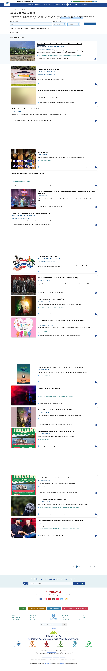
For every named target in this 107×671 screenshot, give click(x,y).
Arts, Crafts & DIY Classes (45, 160)
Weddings (56, 4)
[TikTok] (57, 599)
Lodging (29, 4)
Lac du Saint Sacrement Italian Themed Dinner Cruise (55, 478)
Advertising (82, 619)
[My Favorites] (71, 1)
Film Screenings (43, 307)
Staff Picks (41, 55)
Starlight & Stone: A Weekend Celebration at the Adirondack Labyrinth (59, 44)
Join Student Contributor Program (75, 608)
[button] (31, 24)
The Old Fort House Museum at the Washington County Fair (31, 213)
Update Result (90, 23)
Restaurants (33, 615)
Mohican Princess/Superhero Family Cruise (26, 109)
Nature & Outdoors (67, 55)
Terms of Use (55, 657)
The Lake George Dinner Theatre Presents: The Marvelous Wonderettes (61, 320)
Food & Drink (47, 4)
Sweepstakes (82, 617)
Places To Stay (16, 617)
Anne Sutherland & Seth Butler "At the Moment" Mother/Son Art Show (60, 90)
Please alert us (45, 660)
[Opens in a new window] (32, 644)
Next (94, 566)
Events (63, 4)
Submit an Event (65, 18)
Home (11, 9)
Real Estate (33, 619)
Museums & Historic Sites (59, 307)
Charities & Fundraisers (45, 375)
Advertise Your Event (77, 18)
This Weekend (24, 28)
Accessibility (48, 663)
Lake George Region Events (19, 9)
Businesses (65, 615)
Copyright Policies (61, 657)
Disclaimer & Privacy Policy (47, 657)
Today (11, 28)
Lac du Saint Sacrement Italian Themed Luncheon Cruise (56, 431)
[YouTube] (45, 599)
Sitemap (53, 628)
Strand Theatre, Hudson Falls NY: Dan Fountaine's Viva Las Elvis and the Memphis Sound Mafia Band (66, 192)
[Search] (64, 624)
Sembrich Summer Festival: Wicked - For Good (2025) (55, 410)
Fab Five (70, 4)
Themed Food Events (54, 485)
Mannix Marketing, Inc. (51, 652)
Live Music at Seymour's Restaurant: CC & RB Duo (28, 173)
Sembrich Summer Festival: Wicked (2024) (51, 299)
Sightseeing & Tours (18, 116)
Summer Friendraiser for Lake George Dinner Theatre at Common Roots (61, 367)
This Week (17, 28)
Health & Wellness (76, 55)
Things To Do (37, 4)
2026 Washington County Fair (47, 256)
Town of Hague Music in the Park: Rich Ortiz (52, 499)
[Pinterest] (49, 599)
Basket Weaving (43, 152)
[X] (61, 599)
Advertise (77, 1)
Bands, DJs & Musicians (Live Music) (53, 55)
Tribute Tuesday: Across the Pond (49, 388)
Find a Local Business (86, 1)
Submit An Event (54, 608)
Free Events (50, 307)
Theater (41, 331)
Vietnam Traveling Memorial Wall (48, 69)
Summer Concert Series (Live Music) (65, 396)
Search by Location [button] (41, 28)
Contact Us (65, 619)
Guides (75, 4)
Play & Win (83, 4)
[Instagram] (53, 599)
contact (62, 663)
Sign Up (78, 584)
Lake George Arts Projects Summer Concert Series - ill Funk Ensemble (60, 520)
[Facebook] (41, 599)
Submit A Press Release (37, 608)
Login (95, 1)
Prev (73, 566)
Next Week (32, 28)
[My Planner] (66, 599)
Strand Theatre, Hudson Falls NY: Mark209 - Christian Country (58, 277)
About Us (81, 615)
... (87, 566)
